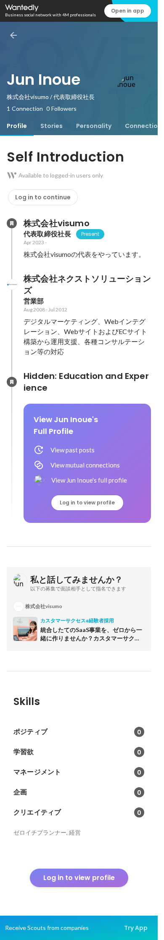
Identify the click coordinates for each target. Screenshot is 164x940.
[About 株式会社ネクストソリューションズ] (12, 284)
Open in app (127, 10)
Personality (93, 126)
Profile (17, 126)
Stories (51, 126)
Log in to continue (43, 197)
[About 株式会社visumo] (12, 223)
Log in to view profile (87, 502)
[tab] (17, 126)
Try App (136, 928)
